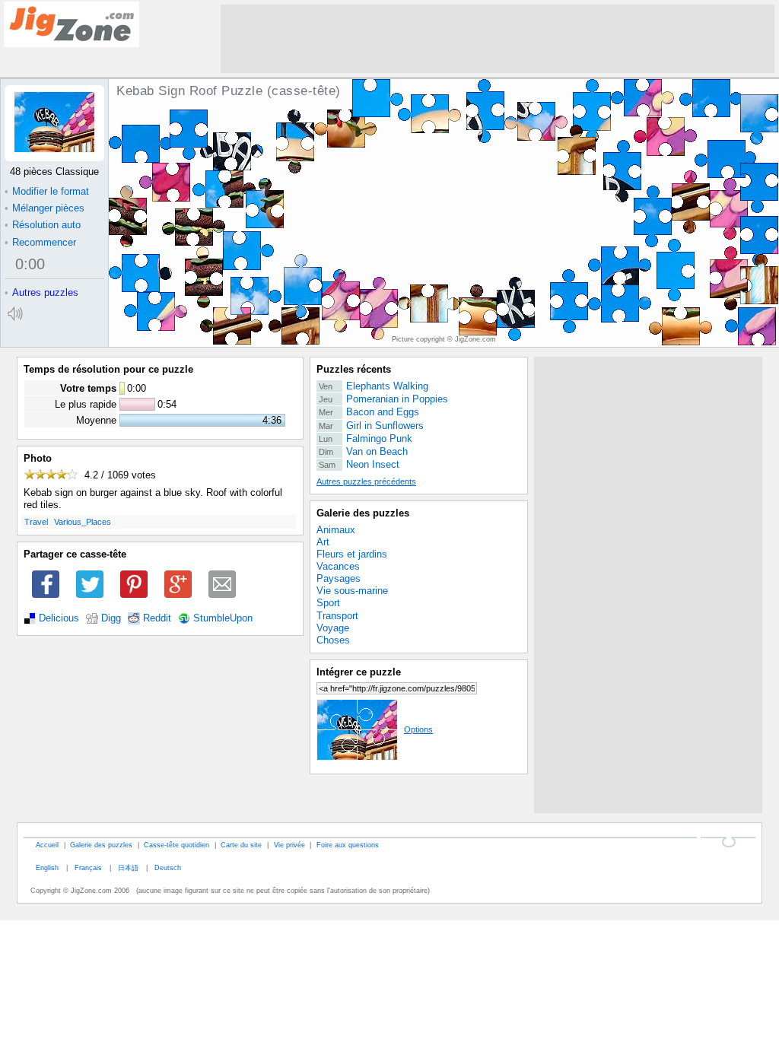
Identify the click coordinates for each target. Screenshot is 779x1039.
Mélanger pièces (44, 208)
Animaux (335, 529)
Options (418, 729)
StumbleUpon (223, 618)
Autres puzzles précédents (366, 481)
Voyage (332, 628)
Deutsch (167, 867)
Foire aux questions (347, 844)
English (47, 867)
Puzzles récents (353, 369)
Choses (333, 640)
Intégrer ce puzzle (358, 672)
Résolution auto (43, 224)
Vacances (338, 566)
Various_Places (82, 521)
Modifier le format (47, 191)
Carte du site (241, 844)
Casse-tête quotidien (176, 844)
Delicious (59, 618)
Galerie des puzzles (362, 513)
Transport (337, 615)
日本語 (128, 867)
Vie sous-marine (352, 590)
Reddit (157, 618)
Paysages (338, 578)
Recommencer (40, 242)
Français (88, 867)
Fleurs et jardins (351, 554)
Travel (36, 521)
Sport (328, 602)
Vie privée (289, 844)
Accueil (47, 844)
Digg (111, 618)
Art (322, 542)
